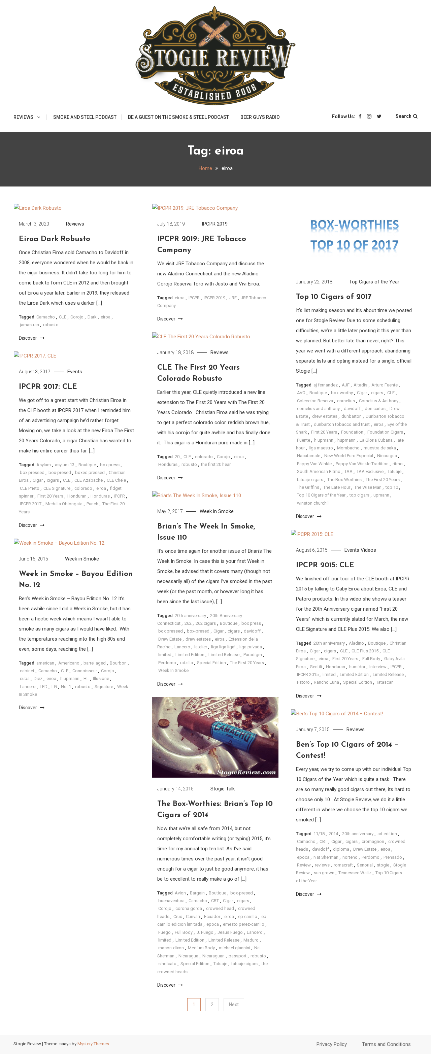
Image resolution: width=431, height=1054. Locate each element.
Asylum (43, 464)
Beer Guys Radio (260, 117)
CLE (62, 316)
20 (177, 456)
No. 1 (66, 686)
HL (86, 678)
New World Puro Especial (348, 455)
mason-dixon (171, 947)
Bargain (197, 892)
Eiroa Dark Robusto (54, 239)
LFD (43, 686)
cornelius (346, 400)
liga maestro (321, 447)
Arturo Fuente (384, 384)
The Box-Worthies (344, 479)
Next (234, 1004)
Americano (68, 663)
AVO (301, 392)
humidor (357, 666)
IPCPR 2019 (215, 224)
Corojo (77, 316)
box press (110, 464)
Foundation (352, 432)
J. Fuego (205, 932)
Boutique (318, 392)
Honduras (167, 464)
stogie (383, 865)
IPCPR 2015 (308, 674)
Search (403, 116)
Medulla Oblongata (63, 503)
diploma (341, 849)
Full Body (371, 658)
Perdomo (167, 662)
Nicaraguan (213, 955)
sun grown (324, 872)
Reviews (23, 117)
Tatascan (385, 682)
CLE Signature (56, 488)
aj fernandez (325, 384)
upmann (381, 495)
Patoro (303, 682)
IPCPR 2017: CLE (48, 387)
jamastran (29, 324)
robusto (51, 324)
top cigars (359, 495)
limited (164, 654)
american (45, 663)
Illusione (101, 678)
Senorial (365, 865)
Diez (38, 678)
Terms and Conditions (386, 1044)
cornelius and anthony (318, 408)
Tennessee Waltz (354, 872)
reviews (322, 865)
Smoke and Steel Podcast (85, 117)
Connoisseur (84, 670)
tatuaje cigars (310, 479)
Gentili (316, 666)
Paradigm (252, 654)
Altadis (360, 384)
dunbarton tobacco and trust (342, 424)
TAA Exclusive (370, 471)
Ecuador (212, 916)
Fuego (164, 932)
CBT (215, 900)
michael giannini (234, 947)
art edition (387, 833)
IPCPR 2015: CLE (325, 565)
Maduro (251, 940)
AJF (346, 384)
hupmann (346, 440)
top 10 (392, 487)
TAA (348, 471)
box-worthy (342, 392)
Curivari (193, 916)
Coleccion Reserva (315, 400)
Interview (378, 666)
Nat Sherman (325, 857)
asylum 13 (64, 464)
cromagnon (373, 841)
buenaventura (171, 900)
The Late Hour (336, 487)
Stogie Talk (222, 789)
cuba (25, 678)
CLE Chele (116, 480)
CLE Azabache (88, 480)
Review (304, 865)
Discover (28, 338)
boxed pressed (90, 472)
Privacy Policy (332, 1044)
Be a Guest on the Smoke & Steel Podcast (178, 117)
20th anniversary (190, 615)
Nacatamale (308, 455)
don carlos (375, 408)
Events (74, 372)
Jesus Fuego (230, 932)
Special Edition (211, 662)
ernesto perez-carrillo (243, 924)
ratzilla (186, 662)
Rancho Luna (326, 682)
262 (188, 623)
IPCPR (194, 297)
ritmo (398, 463)
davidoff (352, 408)
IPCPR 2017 (30, 503)
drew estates (324, 416)
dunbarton (351, 416)
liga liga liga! (223, 646)
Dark (92, 316)
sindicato (167, 963)
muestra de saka (380, 447)
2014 (333, 833)
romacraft (343, 865)
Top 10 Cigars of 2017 (333, 297)
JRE (233, 297)
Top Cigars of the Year (374, 282)
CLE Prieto (29, 488)
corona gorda (188, 908)
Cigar (362, 392)
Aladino (356, 643)
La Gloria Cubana (376, 440)
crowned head (220, 908)
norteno (350, 857)
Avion (180, 892)
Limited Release (223, 654)
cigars (377, 392)
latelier (200, 646)
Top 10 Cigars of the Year (321, 495)
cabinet (27, 670)
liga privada (250, 646)
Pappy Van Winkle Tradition (362, 463)
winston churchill (313, 503)
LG (54, 686)
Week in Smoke (217, 511)
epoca (212, 924)
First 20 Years (324, 432)
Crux (177, 916)
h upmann (323, 440)
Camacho (45, 316)
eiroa (105, 316)
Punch (92, 503)
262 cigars (206, 623)
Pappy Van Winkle (314, 463)
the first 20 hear (216, 464)
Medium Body (201, 947)
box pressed (32, 472)
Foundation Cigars (385, 432)
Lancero (182, 646)
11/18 (319, 833)
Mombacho (348, 447)
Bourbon (118, 663)
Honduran (77, 496)
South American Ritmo (318, 471)
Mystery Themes (93, 1043)
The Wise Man (368, 487)
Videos (368, 550)
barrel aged (95, 663)
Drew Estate (169, 639)
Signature (104, 686)
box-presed (59, 472)
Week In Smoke (173, 670)
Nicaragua (387, 455)
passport (237, 955)
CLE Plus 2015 (365, 650)
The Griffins (308, 487)
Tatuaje (394, 471)
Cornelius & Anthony (378, 400)
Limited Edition (189, 654)
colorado (204, 456)
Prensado (393, 857)
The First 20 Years (383, 479)
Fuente (303, 440)
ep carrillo (247, 916)
